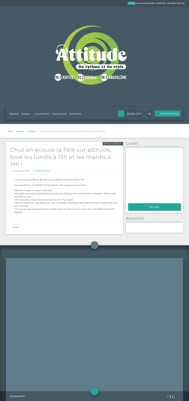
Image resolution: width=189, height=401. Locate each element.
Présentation (75, 113)
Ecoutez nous (169, 113)
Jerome (15, 227)
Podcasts (25, 113)
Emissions (14, 113)
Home (10, 131)
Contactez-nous (59, 113)
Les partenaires (42, 113)
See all (154, 207)
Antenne (20, 131)
